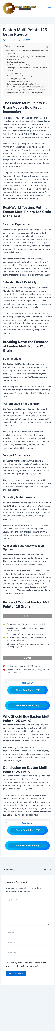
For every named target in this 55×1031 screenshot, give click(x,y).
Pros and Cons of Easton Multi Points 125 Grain (26, 87)
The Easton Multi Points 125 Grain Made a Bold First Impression (27, 52)
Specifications (15, 73)
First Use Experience (17, 62)
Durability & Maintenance (20, 81)
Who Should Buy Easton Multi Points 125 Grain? (25, 90)
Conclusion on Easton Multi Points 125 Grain (24, 93)
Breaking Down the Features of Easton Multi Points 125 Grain (27, 69)
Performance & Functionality (21, 76)
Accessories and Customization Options (25, 84)
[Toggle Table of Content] (46, 47)
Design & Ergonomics (18, 79)
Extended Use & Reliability (20, 65)
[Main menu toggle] (49, 8)
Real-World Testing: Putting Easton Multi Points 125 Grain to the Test (27, 57)
